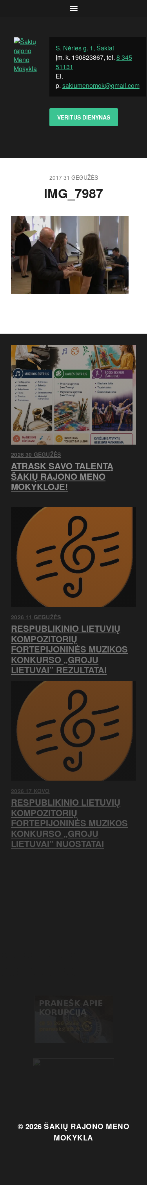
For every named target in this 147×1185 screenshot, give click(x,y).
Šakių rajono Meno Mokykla (86, 1131)
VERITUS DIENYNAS (83, 117)
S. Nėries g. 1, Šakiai (85, 47)
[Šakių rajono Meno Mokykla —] (25, 87)
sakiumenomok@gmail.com (101, 85)
